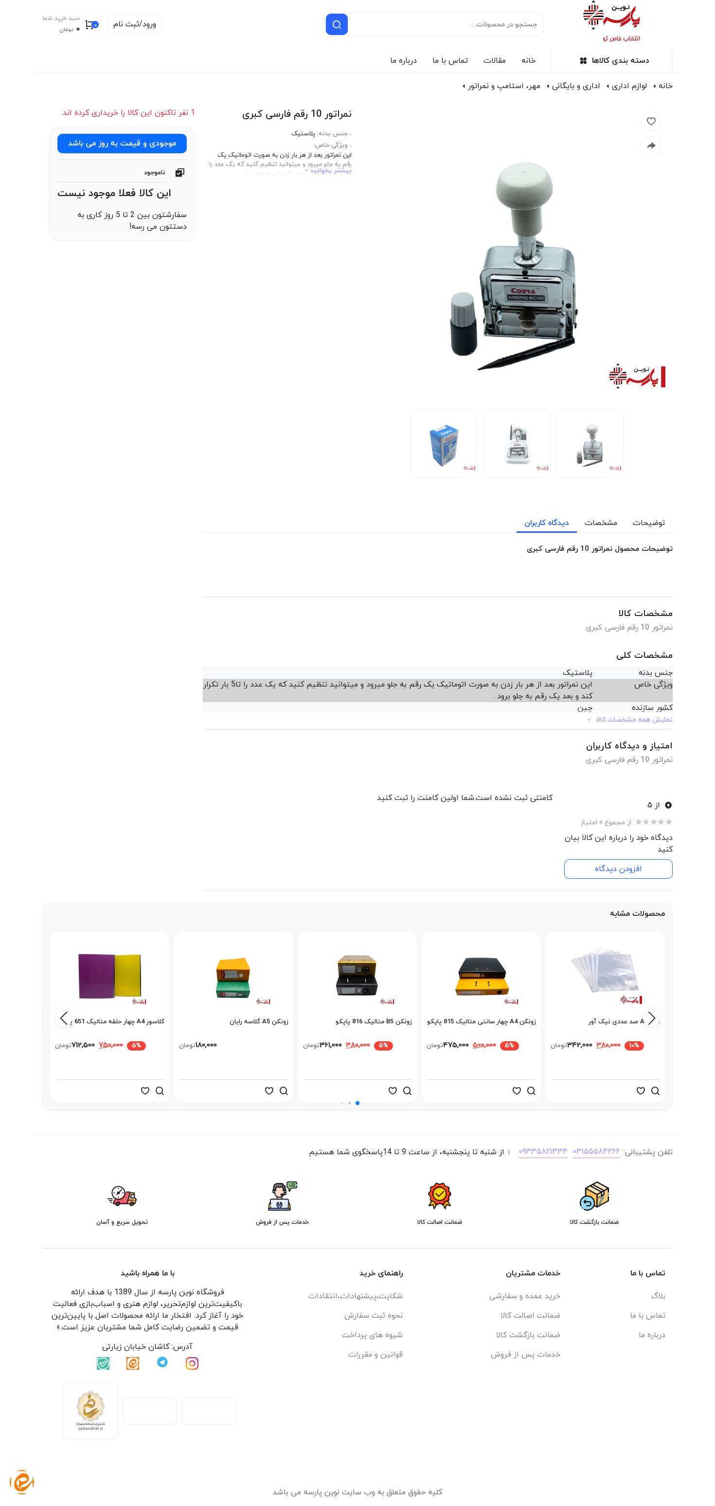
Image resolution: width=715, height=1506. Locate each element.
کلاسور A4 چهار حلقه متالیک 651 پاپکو (111, 1021)
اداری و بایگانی (576, 86)
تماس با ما (450, 60)
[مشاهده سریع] (655, 1091)
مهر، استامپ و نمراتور (504, 86)
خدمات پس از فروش (525, 1354)
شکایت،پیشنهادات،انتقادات (355, 1296)
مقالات (494, 60)
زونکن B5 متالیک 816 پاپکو (374, 1021)
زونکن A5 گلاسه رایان (259, 1021)
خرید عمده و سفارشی (524, 1296)
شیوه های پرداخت (372, 1335)
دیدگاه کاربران (546, 523)
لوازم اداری (629, 86)
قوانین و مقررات (375, 1354)
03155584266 (596, 1151)
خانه (528, 60)
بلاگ (658, 1296)
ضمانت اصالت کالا (530, 1315)
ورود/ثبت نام (134, 24)
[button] (357, 1103)
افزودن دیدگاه (618, 869)
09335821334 (543, 1151)
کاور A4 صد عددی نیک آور (624, 1021)
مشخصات (601, 523)
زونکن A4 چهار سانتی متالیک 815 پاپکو (481, 1021)
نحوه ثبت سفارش (373, 1315)
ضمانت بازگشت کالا (528, 1335)
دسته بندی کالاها (620, 60)
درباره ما (403, 60)
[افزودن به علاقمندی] (640, 1091)
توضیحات (649, 523)
